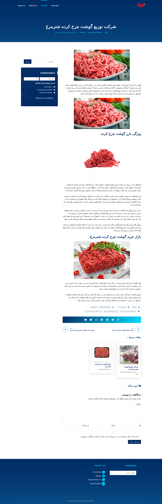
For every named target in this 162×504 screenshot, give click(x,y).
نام (140, 425)
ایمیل (113, 425)
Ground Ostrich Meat (105, 307)
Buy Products (48, 87)
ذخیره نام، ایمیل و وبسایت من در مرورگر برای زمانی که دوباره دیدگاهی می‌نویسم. (109, 436)
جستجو (28, 61)
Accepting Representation (44, 90)
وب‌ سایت (85, 425)
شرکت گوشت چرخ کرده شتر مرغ (94, 311)
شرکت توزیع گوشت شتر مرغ (111, 311)
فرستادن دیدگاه (134, 442)
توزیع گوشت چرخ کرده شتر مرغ (127, 311)
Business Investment (45, 92)
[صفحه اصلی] (106, 32)
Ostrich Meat (94, 307)
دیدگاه (138, 404)
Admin (134, 307)
